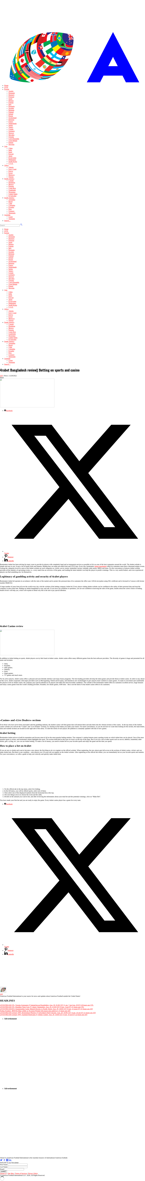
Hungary (11, 95)
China (10, 148)
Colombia (11, 205)
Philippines (12, 160)
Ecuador (11, 207)
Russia (10, 116)
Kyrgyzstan (12, 158)
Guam (10, 217)
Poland (10, 142)
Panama (11, 186)
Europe (6, 89)
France (10, 122)
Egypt (10, 173)
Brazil (10, 201)
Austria (10, 91)
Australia (7, 215)
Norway (11, 133)
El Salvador (12, 196)
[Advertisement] (63, 608)
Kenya (10, 171)
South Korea (12, 161)
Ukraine (11, 137)
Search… (7, 221)
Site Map (11, 1173)
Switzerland (12, 118)
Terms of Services (21, 1173)
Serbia (10, 125)
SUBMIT (3, 1171)
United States (12, 194)
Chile (10, 203)
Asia (5, 146)
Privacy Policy (33, 1173)
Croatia (10, 129)
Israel (10, 152)
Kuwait (10, 154)
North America (9, 179)
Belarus (11, 101)
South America (9, 198)
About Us (3, 1173)
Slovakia (11, 135)
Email (2, 1169)
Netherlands (12, 123)
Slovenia (11, 144)
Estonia (10, 102)
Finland (11, 112)
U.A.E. (10, 163)
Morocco (11, 175)
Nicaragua (11, 192)
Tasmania (11, 219)
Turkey (10, 127)
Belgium (11, 110)
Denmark (11, 93)
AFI (1, 376)
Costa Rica (12, 188)
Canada (11, 181)
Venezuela (11, 213)
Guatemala (12, 190)
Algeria (10, 167)
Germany (11, 131)
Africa (6, 165)
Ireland (10, 114)
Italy (9, 104)
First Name (3, 1165)
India (10, 150)
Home (6, 85)
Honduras (11, 182)
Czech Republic (13, 139)
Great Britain (12, 141)
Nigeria (10, 177)
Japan (10, 156)
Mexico (11, 184)
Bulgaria (11, 120)
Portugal (11, 97)
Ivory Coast (12, 169)
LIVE (6, 87)
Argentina (11, 200)
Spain (10, 99)
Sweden (11, 108)
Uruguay (11, 211)
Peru (10, 209)
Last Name (3, 1167)
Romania (11, 106)
